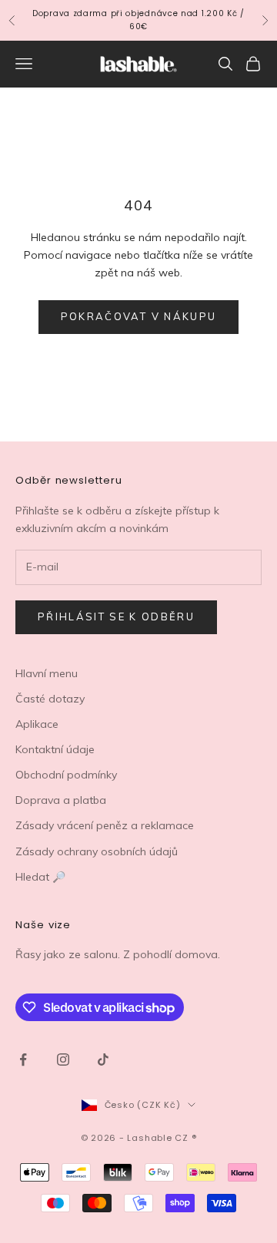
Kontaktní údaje (55, 749)
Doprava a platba (60, 800)
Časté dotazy (50, 699)
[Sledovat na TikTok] (103, 1059)
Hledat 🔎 (40, 877)
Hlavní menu (46, 673)
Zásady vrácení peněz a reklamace (104, 825)
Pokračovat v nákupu (138, 316)
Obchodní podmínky (66, 775)
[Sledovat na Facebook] (23, 1059)
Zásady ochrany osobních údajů (96, 851)
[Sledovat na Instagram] (63, 1059)
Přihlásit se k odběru (116, 616)
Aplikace (36, 724)
